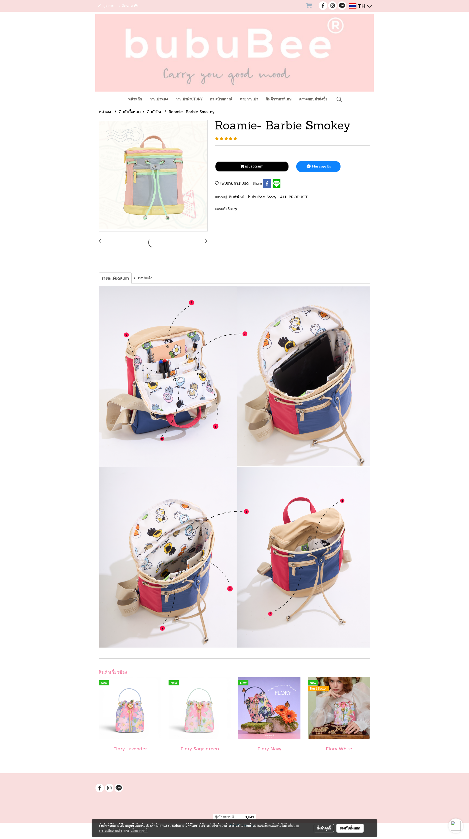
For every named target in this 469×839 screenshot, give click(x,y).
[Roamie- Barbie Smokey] (153, 176)
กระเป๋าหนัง (158, 99)
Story (232, 209)
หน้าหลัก (135, 99)
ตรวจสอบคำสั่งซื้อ (313, 99)
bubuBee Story (263, 197)
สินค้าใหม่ (237, 197)
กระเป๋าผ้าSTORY (189, 99)
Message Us (321, 166)
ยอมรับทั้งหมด (350, 828)
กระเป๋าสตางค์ (221, 99)
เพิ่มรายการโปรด (234, 183)
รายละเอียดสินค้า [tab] (115, 278)
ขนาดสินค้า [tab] (143, 278)
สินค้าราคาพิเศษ (279, 99)
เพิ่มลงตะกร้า (253, 166)
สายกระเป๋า (249, 99)
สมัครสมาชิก (129, 6)
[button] (339, 99)
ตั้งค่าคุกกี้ (324, 828)
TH (361, 6)
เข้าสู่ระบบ (106, 6)
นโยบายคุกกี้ (139, 830)
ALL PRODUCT (294, 197)
